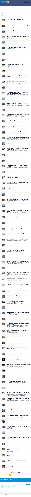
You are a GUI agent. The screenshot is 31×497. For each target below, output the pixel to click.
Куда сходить (19, 4)
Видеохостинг (3, 485)
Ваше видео (14, 485)
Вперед (18, 472)
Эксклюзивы (10, 4)
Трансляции (28, 4)
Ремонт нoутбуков (4, 490)
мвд (4, 15)
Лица (12, 486)
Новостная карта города (5, 486)
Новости (2, 4)
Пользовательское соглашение (6, 487)
